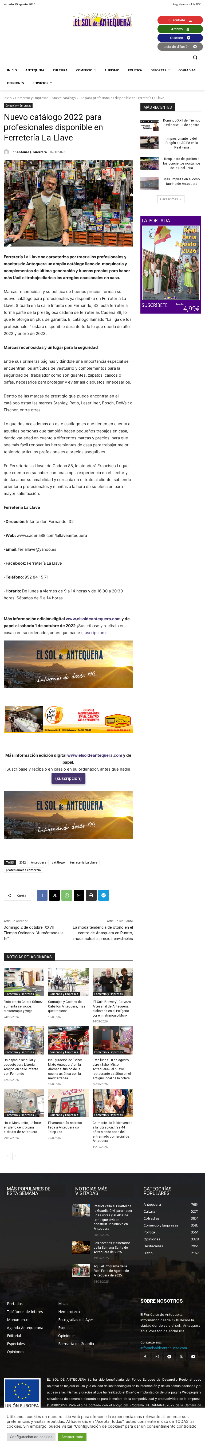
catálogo (58, 862)
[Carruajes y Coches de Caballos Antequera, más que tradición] (68, 982)
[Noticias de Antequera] (102, 20)
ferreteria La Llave (83, 862)
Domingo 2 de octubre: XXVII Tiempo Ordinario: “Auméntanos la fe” (34, 933)
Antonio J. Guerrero (32, 152)
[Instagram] (157, 1356)
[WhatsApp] (66, 895)
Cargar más (169, 199)
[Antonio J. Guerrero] (7, 152)
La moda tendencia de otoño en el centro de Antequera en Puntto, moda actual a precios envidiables (103, 933)
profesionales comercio (23, 870)
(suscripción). (94, 632)
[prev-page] (7, 1156)
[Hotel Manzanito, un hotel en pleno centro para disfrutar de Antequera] (24, 1103)
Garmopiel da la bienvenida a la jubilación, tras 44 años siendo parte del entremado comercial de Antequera (112, 1132)
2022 (22, 862)
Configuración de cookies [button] (31, 1437)
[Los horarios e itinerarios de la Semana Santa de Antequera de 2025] (81, 1247)
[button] (195, 57)
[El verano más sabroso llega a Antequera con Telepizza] (68, 1103)
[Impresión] (91, 895)
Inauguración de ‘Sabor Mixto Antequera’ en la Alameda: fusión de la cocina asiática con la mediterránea (65, 1069)
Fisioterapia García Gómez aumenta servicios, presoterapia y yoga (23, 1006)
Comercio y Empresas (31, 98)
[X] (54, 895)
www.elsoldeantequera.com (93, 618)
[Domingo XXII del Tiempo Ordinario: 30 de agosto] (149, 124)
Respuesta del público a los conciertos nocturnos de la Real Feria (181, 163)
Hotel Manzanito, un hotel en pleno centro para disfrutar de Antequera (23, 1127)
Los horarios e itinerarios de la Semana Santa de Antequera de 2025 (112, 1247)
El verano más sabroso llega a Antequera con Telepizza (65, 1127)
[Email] (79, 895)
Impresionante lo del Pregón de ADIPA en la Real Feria (181, 143)
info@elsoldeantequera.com (163, 1347)
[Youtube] (193, 1356)
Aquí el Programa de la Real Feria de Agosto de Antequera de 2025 (111, 1270)
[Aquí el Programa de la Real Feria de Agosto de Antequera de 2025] (81, 1270)
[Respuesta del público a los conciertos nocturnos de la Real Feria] (149, 163)
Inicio (8, 98)
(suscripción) (68, 778)
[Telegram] (103, 895)
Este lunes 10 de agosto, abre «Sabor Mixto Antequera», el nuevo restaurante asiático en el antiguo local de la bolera (112, 1069)
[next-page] (15, 1156)
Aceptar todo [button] (72, 1437)
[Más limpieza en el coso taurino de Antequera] (149, 183)
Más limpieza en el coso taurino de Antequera (182, 181)
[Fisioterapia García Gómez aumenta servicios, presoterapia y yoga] (24, 982)
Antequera (38, 862)
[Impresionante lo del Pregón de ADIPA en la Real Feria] (149, 142)
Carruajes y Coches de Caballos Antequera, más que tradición (66, 1006)
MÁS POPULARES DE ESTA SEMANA (28, 1191)
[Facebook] (42, 895)
